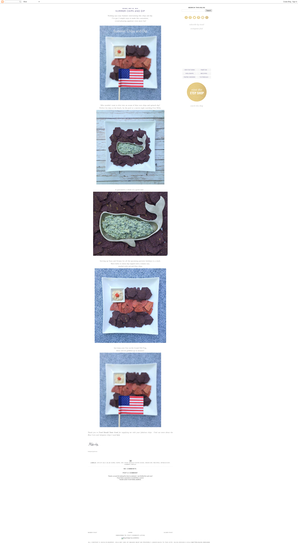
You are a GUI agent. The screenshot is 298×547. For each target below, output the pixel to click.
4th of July (101, 462)
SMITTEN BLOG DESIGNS (200, 542)
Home (130, 532)
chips (118, 462)
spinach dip (165, 462)
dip (122, 462)
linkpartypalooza (92, 451)
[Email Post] (130, 460)
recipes (156, 462)
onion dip (148, 462)
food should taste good (134, 462)
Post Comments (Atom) (136, 535)
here (118, 435)
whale (133, 464)
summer (127, 464)
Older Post (168, 532)
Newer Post (92, 532)
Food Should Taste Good (108, 432)
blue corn (111, 462)
